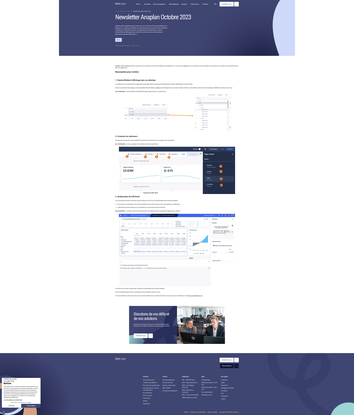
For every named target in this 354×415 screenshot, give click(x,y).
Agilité (223, 382)
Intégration (185, 376)
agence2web (125, 45)
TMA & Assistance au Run (189, 397)
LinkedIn (186, 412)
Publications (146, 403)
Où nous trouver (147, 395)
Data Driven (224, 385)
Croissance (224, 380)
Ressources (123, 11)
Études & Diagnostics (169, 380)
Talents (223, 399)
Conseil (165, 376)
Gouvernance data (207, 392)
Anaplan (117, 66)
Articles (130, 11)
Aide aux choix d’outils (169, 385)
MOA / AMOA (166, 388)
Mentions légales (212, 412)
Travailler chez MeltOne (150, 382)
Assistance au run (207, 395)
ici (159, 292)
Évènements (146, 398)
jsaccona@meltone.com (196, 295)
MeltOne (186, 66)
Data (203, 376)
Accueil (117, 11)
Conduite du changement (170, 391)
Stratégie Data (206, 380)
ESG (222, 393)
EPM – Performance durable (190, 395)
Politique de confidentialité (198, 412)
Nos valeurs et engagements (151, 385)
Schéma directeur (168, 382)
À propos (146, 376)
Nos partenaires (147, 393)
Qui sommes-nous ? (149, 380)
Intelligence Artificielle (227, 388)
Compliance (224, 396)
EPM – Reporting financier (189, 382)
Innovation (224, 391)
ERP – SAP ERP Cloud (188, 380)
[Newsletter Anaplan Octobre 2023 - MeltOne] (120, 4)
